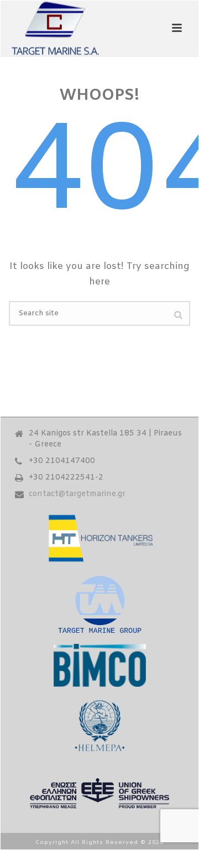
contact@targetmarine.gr (77, 494)
